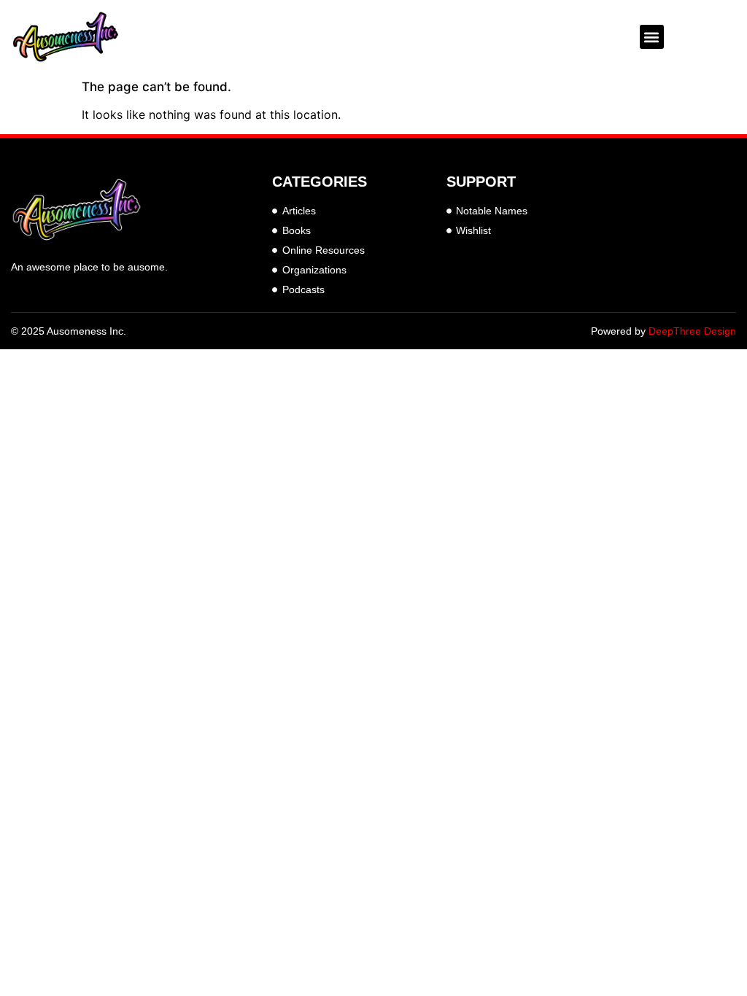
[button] (652, 37)
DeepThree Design (692, 331)
